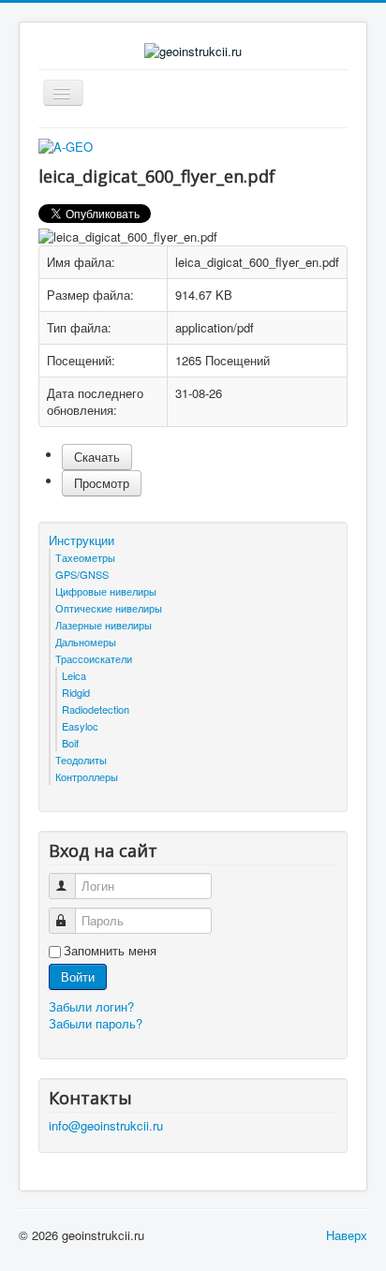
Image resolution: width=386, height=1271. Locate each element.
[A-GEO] (65, 146)
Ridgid (76, 692)
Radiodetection (95, 709)
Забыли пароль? (95, 1023)
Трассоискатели (93, 658)
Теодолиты (81, 759)
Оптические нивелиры (108, 607)
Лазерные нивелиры (103, 624)
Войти (78, 976)
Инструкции (81, 540)
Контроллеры (86, 776)
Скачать (97, 457)
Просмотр (101, 483)
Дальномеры (85, 641)
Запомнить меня (110, 950)
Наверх (346, 1235)
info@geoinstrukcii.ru (106, 1125)
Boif (70, 742)
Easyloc (80, 725)
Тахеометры (85, 557)
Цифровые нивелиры (105, 591)
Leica (74, 675)
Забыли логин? (91, 1006)
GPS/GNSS (82, 574)
